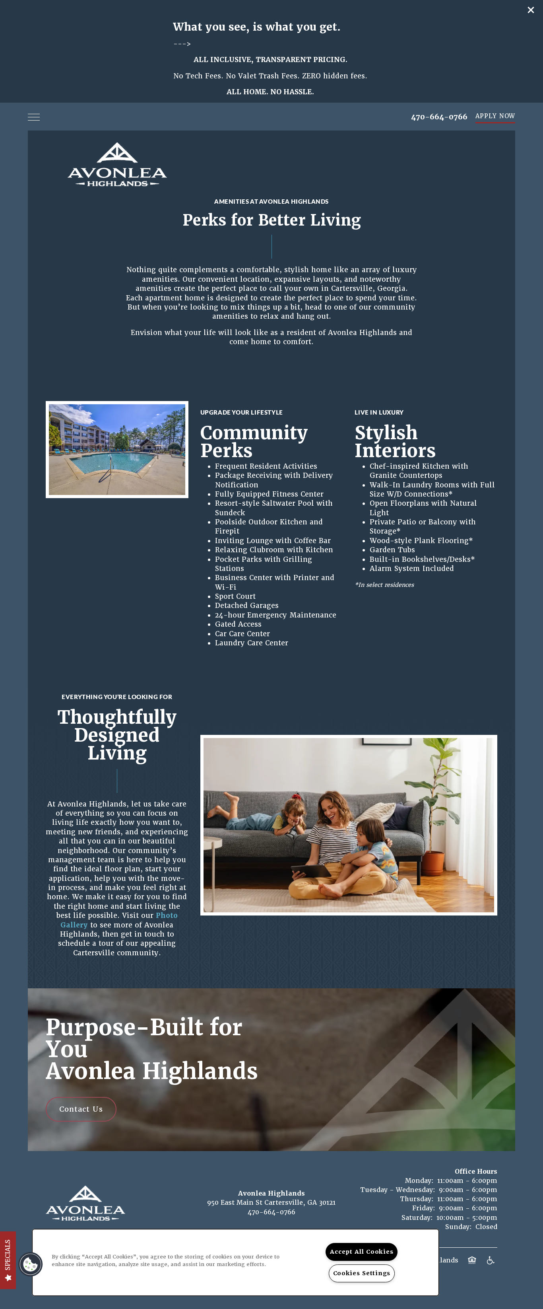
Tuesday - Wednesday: (397, 1190)
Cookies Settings (362, 1273)
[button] (531, 10)
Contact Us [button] (81, 1109)
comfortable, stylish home (284, 269)
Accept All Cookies (361, 1251)
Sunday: (458, 1227)
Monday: (419, 1181)
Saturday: (417, 1218)
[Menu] (34, 117)
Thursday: (417, 1199)
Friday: (423, 1208)
